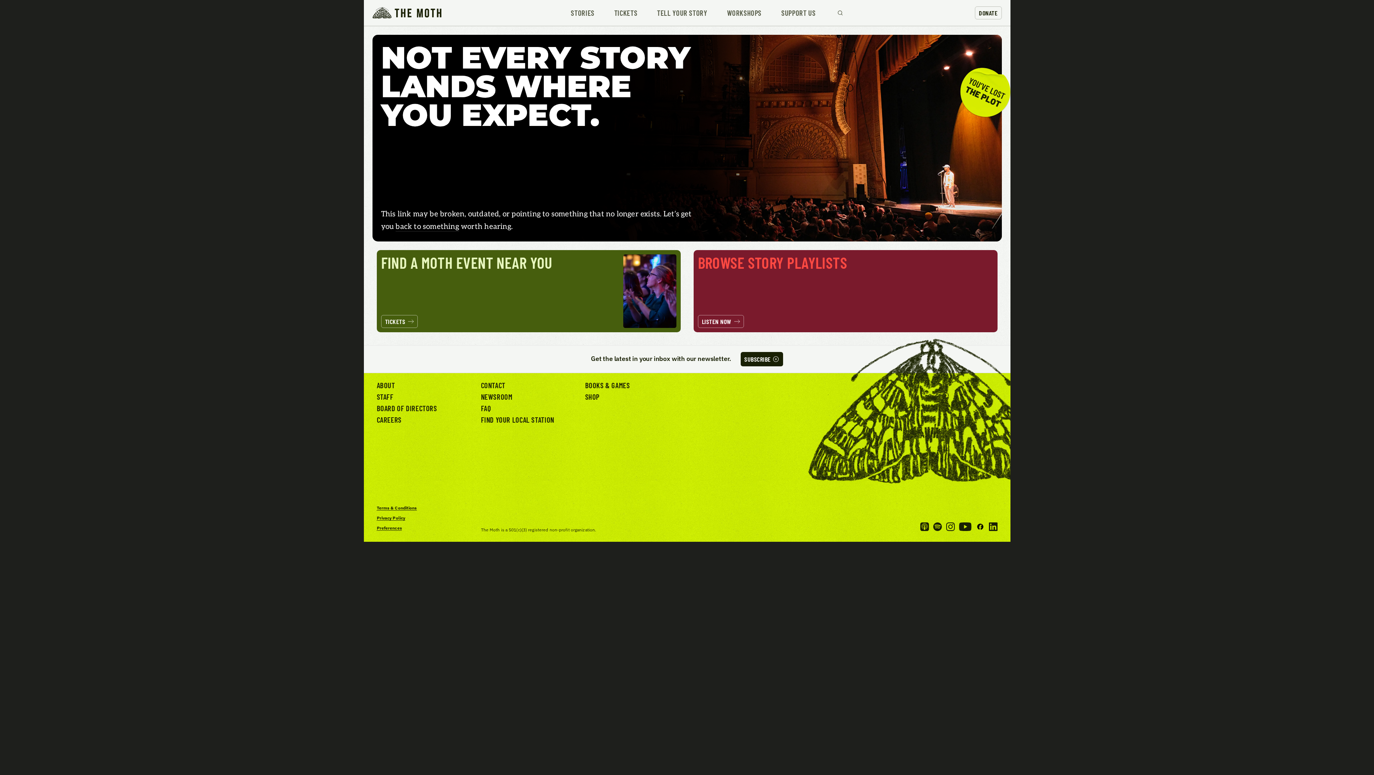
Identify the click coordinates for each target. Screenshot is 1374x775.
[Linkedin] (993, 526)
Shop (592, 396)
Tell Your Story (682, 13)
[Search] (840, 13)
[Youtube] (965, 526)
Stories (582, 13)
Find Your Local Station (517, 419)
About (386, 385)
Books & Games (607, 385)
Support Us (798, 13)
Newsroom (497, 396)
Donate (988, 13)
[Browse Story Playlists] (846, 291)
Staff (385, 396)
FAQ (486, 408)
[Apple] (924, 526)
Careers (389, 419)
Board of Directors (407, 408)
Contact (493, 385)
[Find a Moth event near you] (529, 291)
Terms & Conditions (397, 508)
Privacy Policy (391, 518)
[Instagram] (950, 526)
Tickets (625, 13)
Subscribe (757, 359)
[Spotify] (937, 526)
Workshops (744, 13)
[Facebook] (980, 526)
